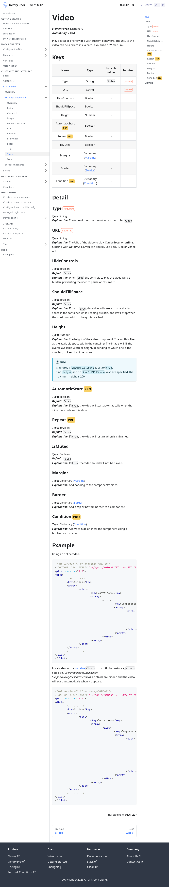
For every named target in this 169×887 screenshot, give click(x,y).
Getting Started (57, 861)
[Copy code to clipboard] (132, 563)
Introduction (55, 856)
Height (150, 45)
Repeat (153, 58)
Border (90, 170)
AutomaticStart (154, 52)
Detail (147, 21)
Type (153, 26)
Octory (12, 856)
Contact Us (133, 861)
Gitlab (91, 867)
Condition (90, 183)
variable (80, 668)
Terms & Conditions (20, 872)
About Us (132, 856)
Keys (147, 16)
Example (149, 82)
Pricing (12, 867)
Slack (90, 861)
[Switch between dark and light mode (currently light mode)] (133, 5)
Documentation (97, 856)
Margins (90, 157)
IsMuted (151, 63)
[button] (25, 49)
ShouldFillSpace (155, 40)
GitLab (122, 5)
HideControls (153, 35)
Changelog (54, 867)
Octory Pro (15, 861)
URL (152, 31)
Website (35, 5)
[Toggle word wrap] (126, 563)
